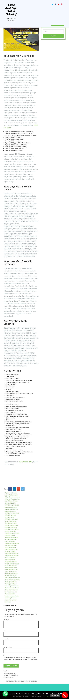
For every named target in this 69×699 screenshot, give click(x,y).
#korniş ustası (13, 549)
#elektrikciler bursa (11, 523)
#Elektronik (8, 525)
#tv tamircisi (8, 576)
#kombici (7, 545)
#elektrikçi (8, 519)
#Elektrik (13, 503)
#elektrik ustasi (9, 517)
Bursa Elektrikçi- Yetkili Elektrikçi (11, 9)
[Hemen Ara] (65, 695)
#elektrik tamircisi (10, 515)
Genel (14, 605)
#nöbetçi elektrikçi (10, 551)
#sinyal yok (12, 557)
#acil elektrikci (13, 495)
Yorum (6, 619)
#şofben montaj (10, 559)
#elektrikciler (13, 521)
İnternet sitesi (8, 647)
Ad (5, 631)
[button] (5, 693)
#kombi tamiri (15, 543)
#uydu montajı (9, 590)
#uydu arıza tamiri (14, 578)
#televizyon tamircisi (11, 574)
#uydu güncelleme (10, 582)
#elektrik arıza (9, 505)
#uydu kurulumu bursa (12, 588)
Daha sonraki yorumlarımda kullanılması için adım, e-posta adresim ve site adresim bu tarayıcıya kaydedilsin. (21, 658)
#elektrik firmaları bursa (12, 513)
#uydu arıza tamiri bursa (12, 580)
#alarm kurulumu (10, 497)
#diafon (10, 501)
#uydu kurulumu (14, 586)
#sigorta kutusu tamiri (11, 553)
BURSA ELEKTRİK (25, 462)
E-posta (7, 639)
